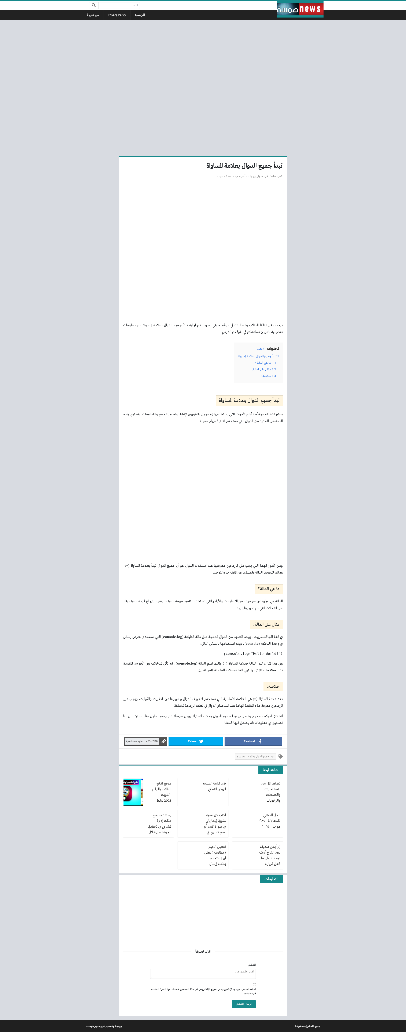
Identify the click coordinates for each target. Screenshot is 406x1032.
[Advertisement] (203, 87)
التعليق (252, 964)
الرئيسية (140, 14)
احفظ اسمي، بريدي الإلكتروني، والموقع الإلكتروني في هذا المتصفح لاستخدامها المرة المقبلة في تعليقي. (203, 991)
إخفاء (260, 349)
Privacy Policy (117, 14)
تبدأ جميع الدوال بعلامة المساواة (255, 756)
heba (273, 176)
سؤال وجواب (255, 176)
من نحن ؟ (93, 14)
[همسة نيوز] (300, 9)
